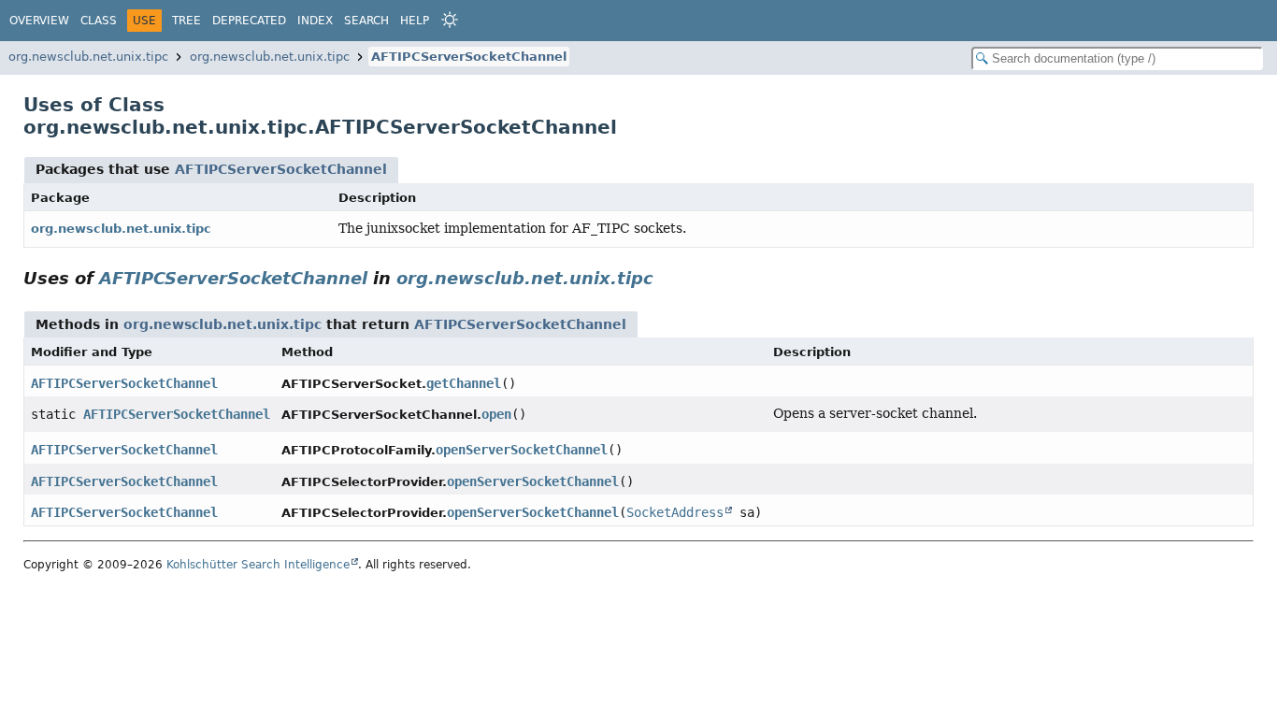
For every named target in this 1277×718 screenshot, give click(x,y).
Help (414, 20)
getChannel (463, 383)
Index (315, 20)
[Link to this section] (666, 278)
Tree (186, 20)
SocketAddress (675, 512)
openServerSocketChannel (522, 449)
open (496, 414)
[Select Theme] (450, 20)
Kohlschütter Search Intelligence (258, 564)
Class (98, 20)
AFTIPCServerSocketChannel (469, 57)
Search (366, 20)
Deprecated (249, 20)
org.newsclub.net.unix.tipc (88, 57)
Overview (39, 20)
